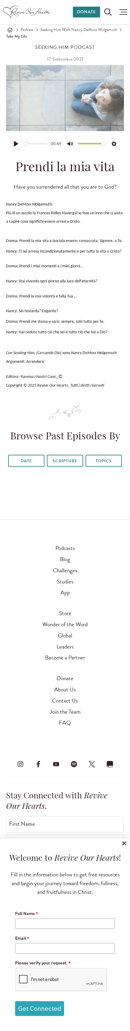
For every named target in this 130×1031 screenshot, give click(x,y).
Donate (86, 12)
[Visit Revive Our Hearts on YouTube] (56, 764)
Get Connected (39, 1008)
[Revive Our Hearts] (27, 12)
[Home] (10, 29)
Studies (65, 581)
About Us (65, 689)
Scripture (65, 461)
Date (26, 461)
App (65, 592)
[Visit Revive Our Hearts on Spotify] (74, 764)
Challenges (65, 570)
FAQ (65, 722)
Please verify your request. (43, 963)
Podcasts (65, 548)
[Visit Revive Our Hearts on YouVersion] (109, 764)
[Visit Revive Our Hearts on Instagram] (20, 764)
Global (65, 635)
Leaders (65, 646)
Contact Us (65, 700)
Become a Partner (65, 657)
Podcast (27, 30)
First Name (22, 824)
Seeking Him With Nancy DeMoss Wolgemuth (78, 30)
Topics (104, 461)
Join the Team (65, 711)
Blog (65, 559)
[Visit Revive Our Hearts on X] (92, 764)
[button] (121, 12)
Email (22, 938)
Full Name (26, 913)
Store (65, 613)
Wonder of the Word (65, 624)
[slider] (36, 143)
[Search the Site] (107, 12)
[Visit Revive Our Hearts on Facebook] (38, 764)
